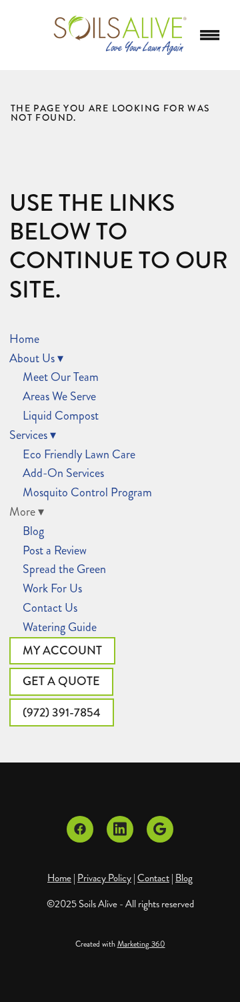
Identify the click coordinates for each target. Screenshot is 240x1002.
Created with (120, 944)
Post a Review (55, 550)
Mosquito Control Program (87, 492)
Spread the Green (64, 569)
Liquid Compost (61, 415)
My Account (62, 650)
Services (32, 435)
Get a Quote (61, 681)
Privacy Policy (104, 878)
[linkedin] (120, 829)
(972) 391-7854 (62, 712)
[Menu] (210, 35)
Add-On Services (63, 473)
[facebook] (80, 829)
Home (24, 339)
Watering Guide (60, 627)
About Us (36, 358)
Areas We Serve (59, 396)
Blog (33, 531)
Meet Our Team (61, 377)
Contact (153, 878)
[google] (160, 829)
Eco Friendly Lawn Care (79, 454)
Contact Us (50, 607)
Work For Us (52, 588)
